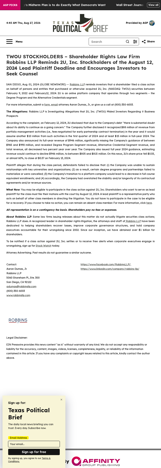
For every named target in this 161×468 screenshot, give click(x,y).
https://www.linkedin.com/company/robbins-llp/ (110, 268)
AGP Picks (10, 5)
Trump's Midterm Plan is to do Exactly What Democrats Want (60, 5)
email (54, 104)
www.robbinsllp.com (18, 295)
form (47, 104)
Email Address (18, 437)
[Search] (127, 41)
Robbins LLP (77, 84)
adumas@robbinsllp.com (21, 286)
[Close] (61, 399)
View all (153, 4)
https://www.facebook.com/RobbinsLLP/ (106, 264)
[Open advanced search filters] (135, 41)
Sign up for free (34, 452)
